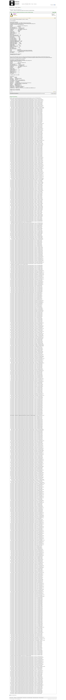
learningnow (23, 655)
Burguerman (36, 448)
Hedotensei (36, 105)
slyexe (36, 189)
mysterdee (36, 384)
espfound (37, 337)
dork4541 (36, 682)
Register (19, 7)
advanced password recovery (17, 3)
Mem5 (35, 418)
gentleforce (37, 552)
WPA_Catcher (36, 484)
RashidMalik (37, 140)
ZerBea (36, 102)
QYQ (35, 122)
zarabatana (36, 144)
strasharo (36, 334)
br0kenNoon (36, 381)
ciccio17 (36, 388)
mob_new (36, 183)
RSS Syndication (41, 697)
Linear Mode (54, 12)
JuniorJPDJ (36, 256)
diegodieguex (36, 270)
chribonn (36, 361)
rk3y (35, 317)
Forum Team (11, 697)
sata (36, 126)
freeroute (37, 100)
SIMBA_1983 (37, 358)
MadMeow (36, 351)
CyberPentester (37, 666)
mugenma (37, 562)
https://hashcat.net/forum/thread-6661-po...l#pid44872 (17, 58)
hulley (36, 223)
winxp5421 (36, 99)
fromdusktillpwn (37, 637)
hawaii (35, 112)
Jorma (35, 196)
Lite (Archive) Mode (29, 697)
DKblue (36, 143)
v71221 (36, 652)
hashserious (36, 659)
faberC (36, 362)
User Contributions (18, 9)
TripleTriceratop (37, 596)
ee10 (35, 211)
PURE (35, 504)
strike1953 (37, 172)
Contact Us (15, 697)
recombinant (36, 354)
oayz (35, 642)
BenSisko (37, 378)
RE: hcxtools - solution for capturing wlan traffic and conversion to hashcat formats (22, 98)
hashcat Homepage (19, 697)
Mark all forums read (35, 697)
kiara (36, 375)
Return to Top (25, 697)
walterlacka (36, 281)
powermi (36, 400)
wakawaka (36, 311)
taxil (35, 294)
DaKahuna (37, 123)
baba (36, 287)
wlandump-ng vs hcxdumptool (15, 264)
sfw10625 (36, 247)
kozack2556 (36, 593)
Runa (35, 669)
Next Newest (16, 93)
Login (16, 7)
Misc (14, 9)
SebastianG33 (36, 274)
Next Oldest (12, 93)
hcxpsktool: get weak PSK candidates (15, 655)
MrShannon (36, 157)
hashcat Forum (11, 9)
